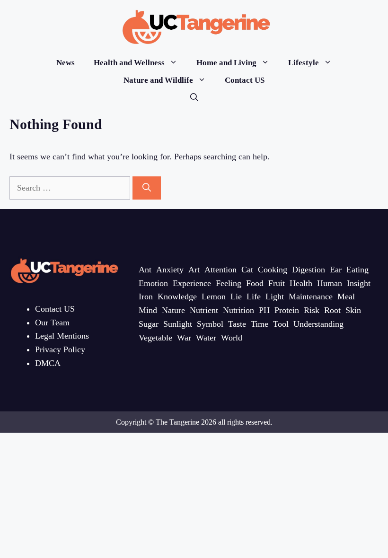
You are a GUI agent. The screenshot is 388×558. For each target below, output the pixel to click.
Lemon (214, 296)
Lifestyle (303, 62)
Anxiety (170, 269)
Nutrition (238, 310)
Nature (173, 310)
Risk (311, 310)
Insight (358, 283)
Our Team (52, 322)
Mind (148, 310)
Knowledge (177, 296)
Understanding (318, 324)
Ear (336, 269)
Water (206, 337)
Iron (146, 296)
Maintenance (311, 296)
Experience (192, 283)
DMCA (48, 363)
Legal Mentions (62, 335)
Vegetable (155, 337)
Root (332, 310)
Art (194, 269)
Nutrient (204, 310)
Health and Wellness (129, 62)
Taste (237, 324)
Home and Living (226, 62)
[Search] (146, 188)
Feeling (228, 283)
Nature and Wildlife (158, 80)
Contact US (245, 80)
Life (254, 296)
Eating (357, 269)
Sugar (149, 324)
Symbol (210, 324)
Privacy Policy (60, 349)
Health (301, 283)
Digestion (308, 269)
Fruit (276, 283)
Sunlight (177, 324)
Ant (145, 269)
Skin (353, 310)
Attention (220, 269)
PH (264, 310)
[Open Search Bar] (194, 97)
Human (329, 283)
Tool (281, 324)
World (231, 337)
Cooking (272, 269)
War (184, 337)
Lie (236, 296)
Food (255, 283)
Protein (286, 310)
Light (274, 296)
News (65, 62)
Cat (247, 269)
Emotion (153, 283)
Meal (346, 296)
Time (259, 324)
